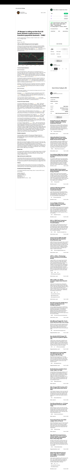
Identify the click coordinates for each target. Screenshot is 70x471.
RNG (51, 363)
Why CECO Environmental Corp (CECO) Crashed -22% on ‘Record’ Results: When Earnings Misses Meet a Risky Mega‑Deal (58, 436)
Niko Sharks (22, 12)
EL (57, 463)
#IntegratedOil (56, 181)
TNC (51, 397)
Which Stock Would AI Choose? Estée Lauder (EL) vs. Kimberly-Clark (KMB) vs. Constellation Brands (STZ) (58, 454)
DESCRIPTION (53, 31)
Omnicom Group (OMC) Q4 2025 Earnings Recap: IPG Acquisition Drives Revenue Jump (58, 239)
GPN (55, 272)
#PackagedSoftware (57, 363)
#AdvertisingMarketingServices (59, 250)
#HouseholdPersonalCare (55, 293)
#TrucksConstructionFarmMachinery (60, 315)
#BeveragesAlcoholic (54, 295)
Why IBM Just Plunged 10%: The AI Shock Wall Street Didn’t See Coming (59, 321)
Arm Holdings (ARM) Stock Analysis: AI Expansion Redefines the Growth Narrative (59, 155)
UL (57, 292)
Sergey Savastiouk (53, 332)
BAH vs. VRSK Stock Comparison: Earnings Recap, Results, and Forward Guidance (58, 221)
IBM (51, 330)
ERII (51, 131)
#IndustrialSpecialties (57, 131)
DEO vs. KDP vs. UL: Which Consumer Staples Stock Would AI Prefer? (58, 281)
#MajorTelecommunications (60, 148)
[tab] (52, 69)
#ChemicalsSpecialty (57, 197)
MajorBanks (56, 101)
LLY (54, 346)
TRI (57, 272)
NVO (51, 346)
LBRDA (52, 148)
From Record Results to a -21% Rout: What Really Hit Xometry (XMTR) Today (59, 404)
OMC (52, 250)
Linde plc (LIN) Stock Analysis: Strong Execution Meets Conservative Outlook (57, 189)
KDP (54, 292)
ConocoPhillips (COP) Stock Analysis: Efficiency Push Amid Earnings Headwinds (57, 204)
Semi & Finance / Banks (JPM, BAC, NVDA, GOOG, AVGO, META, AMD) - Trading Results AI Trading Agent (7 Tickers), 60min (59, 24)
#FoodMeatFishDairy (54, 466)
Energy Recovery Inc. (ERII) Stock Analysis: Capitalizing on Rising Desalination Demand (58, 122)
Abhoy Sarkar (52, 133)
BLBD (52, 315)
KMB (51, 463)
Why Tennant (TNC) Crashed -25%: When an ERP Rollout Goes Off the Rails (59, 388)
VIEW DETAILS (65, 31)
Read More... (19, 40)
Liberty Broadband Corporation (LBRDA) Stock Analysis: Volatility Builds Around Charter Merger (58, 138)
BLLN (52, 381)
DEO (51, 292)
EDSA (52, 429)
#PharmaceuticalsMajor (61, 346)
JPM (24, 42)
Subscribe (59, 56)
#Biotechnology (57, 429)
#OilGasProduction (57, 214)
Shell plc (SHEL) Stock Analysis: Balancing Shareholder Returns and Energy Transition (59, 170)
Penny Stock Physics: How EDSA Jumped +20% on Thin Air (58, 420)
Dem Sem (52, 165)
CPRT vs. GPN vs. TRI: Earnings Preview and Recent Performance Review (58, 257)
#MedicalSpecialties (57, 381)
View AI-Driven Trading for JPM (59, 88)
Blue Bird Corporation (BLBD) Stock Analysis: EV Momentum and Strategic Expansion (59, 304)
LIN (51, 197)
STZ (54, 463)
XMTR (52, 414)
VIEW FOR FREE (59, 43)
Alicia (51, 383)
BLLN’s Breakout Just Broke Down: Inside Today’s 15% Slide (58, 369)
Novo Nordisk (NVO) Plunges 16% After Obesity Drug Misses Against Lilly (58, 337)
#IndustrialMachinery (57, 397)
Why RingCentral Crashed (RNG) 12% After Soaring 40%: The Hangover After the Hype (58, 354)
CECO (52, 446)
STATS (59, 31)
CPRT (52, 272)
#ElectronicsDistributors (58, 414)
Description (53, 53)
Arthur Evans (52, 234)
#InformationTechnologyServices (59, 330)
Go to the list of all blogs (20, 8)
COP (51, 214)
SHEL (52, 181)
